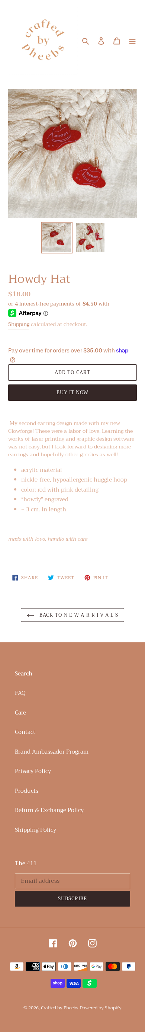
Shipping (18, 324)
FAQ (20, 693)
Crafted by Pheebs (59, 1008)
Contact (25, 732)
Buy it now (72, 392)
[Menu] (132, 40)
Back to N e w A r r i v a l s (78, 615)
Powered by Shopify (101, 1008)
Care (20, 713)
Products (26, 791)
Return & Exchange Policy (49, 810)
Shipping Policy (35, 830)
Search (23, 673)
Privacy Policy (33, 771)
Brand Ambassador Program (51, 752)
